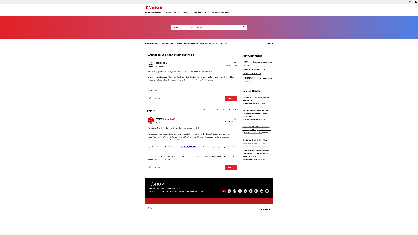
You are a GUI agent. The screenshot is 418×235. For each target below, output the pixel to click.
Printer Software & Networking (253, 133)
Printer (179, 43)
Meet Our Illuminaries (153, 13)
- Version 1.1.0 (254, 69)
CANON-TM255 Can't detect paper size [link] (213, 43)
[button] (150, 98)
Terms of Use (152, 188)
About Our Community (220, 13)
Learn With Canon (200, 13)
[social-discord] (267, 191)
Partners (179, 188)
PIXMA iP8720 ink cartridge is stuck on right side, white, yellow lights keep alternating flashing (256, 153)
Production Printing (191, 43)
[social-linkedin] (261, 191)
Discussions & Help (170, 13)
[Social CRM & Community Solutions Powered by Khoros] (266, 208)
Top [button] (151, 208)
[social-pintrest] (256, 191)
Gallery (185, 13)
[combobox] (217, 27)
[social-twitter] (245, 191)
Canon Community (154, 7)
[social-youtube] (224, 191)
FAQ (409, 2)
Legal (168, 188)
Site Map (173, 188)
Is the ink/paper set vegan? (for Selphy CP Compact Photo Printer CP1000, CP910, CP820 (256, 113)
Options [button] (268, 43)
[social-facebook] (240, 191)
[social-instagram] (229, 191)
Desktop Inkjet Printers (250, 103)
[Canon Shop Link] (156, 184)
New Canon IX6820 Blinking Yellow (255, 140)
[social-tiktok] (234, 191)
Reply (230, 98)
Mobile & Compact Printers (252, 120)
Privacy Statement (161, 188)
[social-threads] (251, 191)
